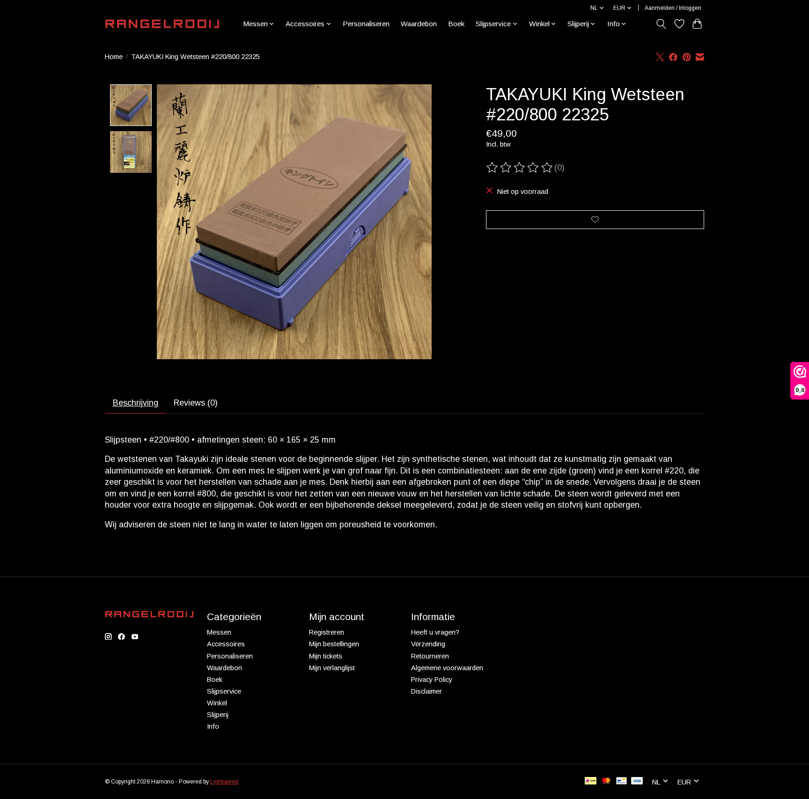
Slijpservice (224, 691)
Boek (456, 24)
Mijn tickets (325, 656)
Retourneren (430, 656)
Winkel (217, 703)
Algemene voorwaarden (447, 668)
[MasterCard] (606, 781)
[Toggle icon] (661, 23)
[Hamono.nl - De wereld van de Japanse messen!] (162, 24)
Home (114, 56)
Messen (219, 632)
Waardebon (419, 24)
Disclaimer (426, 691)
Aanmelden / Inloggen (673, 8)
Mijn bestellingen (334, 644)
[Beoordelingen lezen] (520, 168)
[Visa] (637, 781)
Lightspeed (224, 781)
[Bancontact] (621, 781)
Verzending (428, 644)
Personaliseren (366, 24)
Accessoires (226, 644)
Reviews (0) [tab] (196, 402)
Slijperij (217, 714)
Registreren (326, 632)
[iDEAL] (590, 781)
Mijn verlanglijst (332, 668)
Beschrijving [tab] (135, 402)
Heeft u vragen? (435, 632)
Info (213, 726)
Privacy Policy (431, 679)
